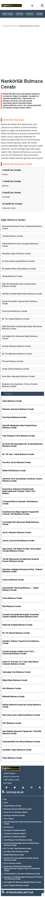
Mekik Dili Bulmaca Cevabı (14, 855)
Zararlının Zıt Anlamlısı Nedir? (16, 812)
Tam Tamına (9, 819)
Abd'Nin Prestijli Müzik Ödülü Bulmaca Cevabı (22, 294)
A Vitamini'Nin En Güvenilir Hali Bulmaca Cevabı (22, 874)
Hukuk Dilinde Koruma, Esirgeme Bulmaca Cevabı (20, 245)
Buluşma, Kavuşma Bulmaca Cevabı (18, 809)
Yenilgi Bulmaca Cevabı (12, 276)
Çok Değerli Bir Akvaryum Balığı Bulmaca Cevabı (20, 337)
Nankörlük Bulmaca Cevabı (29, 26)
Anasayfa (6, 26)
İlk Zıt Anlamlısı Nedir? (13, 863)
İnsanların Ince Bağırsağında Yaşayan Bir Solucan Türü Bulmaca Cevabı (23, 878)
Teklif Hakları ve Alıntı (11, 780)
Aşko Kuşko (7, 14)
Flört (6, 803)
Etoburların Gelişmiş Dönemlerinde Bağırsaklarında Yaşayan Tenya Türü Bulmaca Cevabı (22, 868)
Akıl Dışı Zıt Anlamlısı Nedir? (15, 837)
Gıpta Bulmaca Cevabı (12, 806)
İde (5, 799)
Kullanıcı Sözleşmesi (11, 777)
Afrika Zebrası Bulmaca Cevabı (15, 369)
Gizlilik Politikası (9, 773)
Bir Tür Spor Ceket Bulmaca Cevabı (17, 848)
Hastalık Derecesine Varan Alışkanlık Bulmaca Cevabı (22, 227)
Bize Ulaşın (7, 783)
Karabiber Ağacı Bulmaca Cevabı (16, 253)
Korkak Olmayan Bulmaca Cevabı (16, 346)
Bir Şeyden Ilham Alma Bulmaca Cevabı (19, 269)
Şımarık (19, 14)
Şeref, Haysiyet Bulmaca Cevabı (16, 885)
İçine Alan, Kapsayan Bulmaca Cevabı (18, 376)
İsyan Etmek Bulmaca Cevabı (14, 311)
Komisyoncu (9, 827)
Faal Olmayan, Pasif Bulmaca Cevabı (18, 840)
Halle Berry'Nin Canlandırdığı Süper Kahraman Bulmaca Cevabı (22, 327)
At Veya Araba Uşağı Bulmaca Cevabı (18, 261)
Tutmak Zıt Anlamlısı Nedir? (15, 834)
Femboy (29, 14)
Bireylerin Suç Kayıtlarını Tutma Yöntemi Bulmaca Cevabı (19, 385)
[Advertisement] (22, 54)
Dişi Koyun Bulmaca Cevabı (14, 815)
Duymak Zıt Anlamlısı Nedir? (15, 830)
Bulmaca (14, 26)
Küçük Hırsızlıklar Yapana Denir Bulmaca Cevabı (19, 302)
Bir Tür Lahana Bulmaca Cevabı (15, 319)
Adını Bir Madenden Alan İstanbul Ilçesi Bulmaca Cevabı (19, 285)
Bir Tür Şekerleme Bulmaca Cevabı (17, 354)
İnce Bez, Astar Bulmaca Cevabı (16, 852)
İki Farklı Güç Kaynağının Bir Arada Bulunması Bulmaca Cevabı (21, 844)
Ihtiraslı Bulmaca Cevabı (12, 361)
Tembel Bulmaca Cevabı (12, 236)
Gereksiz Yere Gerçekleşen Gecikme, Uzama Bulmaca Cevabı (21, 859)
